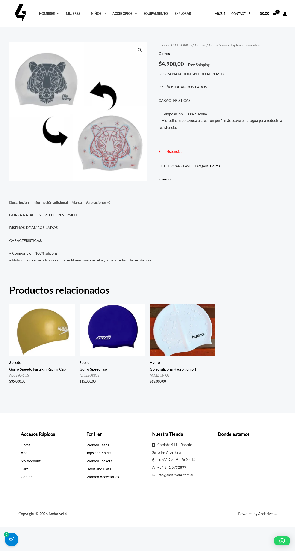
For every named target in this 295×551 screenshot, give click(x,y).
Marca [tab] (76, 202)
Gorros (200, 45)
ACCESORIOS (122, 13)
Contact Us (240, 13)
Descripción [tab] (19, 202)
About (220, 13)
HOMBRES (47, 13)
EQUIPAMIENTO (155, 13)
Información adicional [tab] (50, 202)
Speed (84, 363)
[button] (57, 13)
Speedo (165, 179)
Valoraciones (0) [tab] (98, 202)
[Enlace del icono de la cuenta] (285, 14)
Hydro (155, 363)
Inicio (163, 45)
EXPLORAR (182, 13)
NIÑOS (96, 13)
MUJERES (73, 13)
